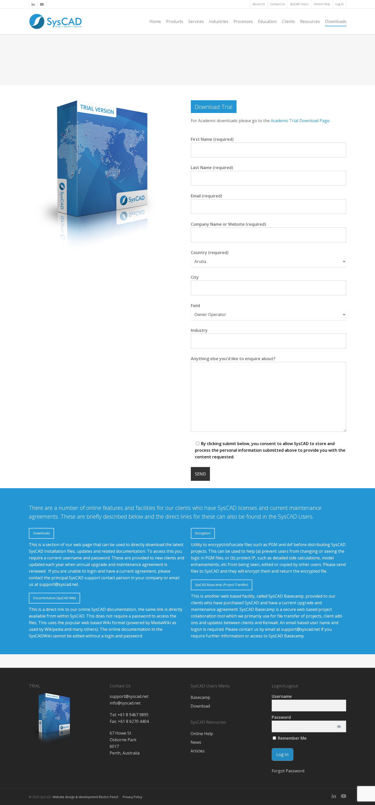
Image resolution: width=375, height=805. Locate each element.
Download (200, 706)
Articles (198, 751)
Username (282, 696)
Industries (218, 21)
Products (174, 21)
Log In (339, 4)
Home (155, 21)
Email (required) (206, 196)
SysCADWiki (40, 636)
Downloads (335, 21)
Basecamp (200, 697)
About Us (259, 4)
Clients (288, 21)
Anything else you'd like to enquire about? (233, 358)
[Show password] (339, 726)
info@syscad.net (125, 703)
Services (196, 21)
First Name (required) (212, 139)
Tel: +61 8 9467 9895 (129, 715)
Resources (310, 21)
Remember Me (292, 738)
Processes (243, 21)
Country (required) (210, 252)
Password (281, 717)
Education (267, 21)
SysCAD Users (299, 4)
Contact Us (277, 4)
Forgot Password (288, 771)
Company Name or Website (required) (228, 224)
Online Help (322, 4)
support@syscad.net (58, 584)
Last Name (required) (212, 167)
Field (195, 305)
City (195, 277)
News (196, 742)
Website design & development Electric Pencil (85, 797)
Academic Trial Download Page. (300, 120)
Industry (199, 330)
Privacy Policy (132, 797)
